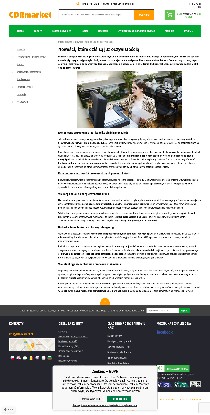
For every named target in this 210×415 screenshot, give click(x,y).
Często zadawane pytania (70, 351)
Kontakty (62, 331)
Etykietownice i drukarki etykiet (31, 56)
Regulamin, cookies (67, 360)
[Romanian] (31, 358)
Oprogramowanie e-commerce (173, 399)
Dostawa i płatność (67, 341)
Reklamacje (63, 355)
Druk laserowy (23, 79)
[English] (18, 358)
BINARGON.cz (195, 399)
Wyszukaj (144, 15)
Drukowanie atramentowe (29, 71)
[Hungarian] (24, 358)
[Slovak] (37, 358)
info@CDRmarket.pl (122, 3)
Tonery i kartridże (25, 86)
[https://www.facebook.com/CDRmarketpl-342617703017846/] (165, 332)
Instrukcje (21, 94)
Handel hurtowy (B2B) (68, 346)
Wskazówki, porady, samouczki (73, 336)
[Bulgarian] (49, 358)
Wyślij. (184, 310)
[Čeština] (12, 358)
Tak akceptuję (119, 398)
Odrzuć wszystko (91, 398)
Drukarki (20, 64)
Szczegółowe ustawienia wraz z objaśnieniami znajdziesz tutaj (105, 405)
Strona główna (65, 42)
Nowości (21, 49)
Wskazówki (22, 101)
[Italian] (43, 358)
